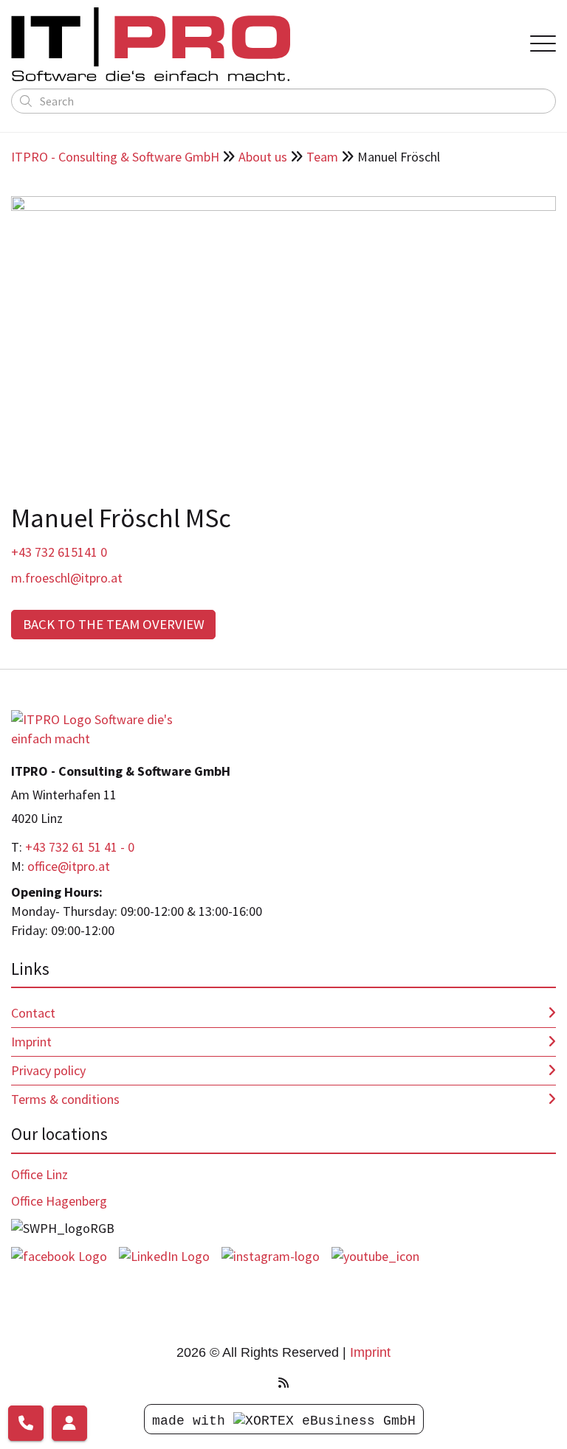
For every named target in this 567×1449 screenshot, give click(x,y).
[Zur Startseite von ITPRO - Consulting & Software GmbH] (259, 44)
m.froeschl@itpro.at (67, 577)
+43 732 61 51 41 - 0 (79, 846)
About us (262, 156)
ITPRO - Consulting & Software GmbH (115, 156)
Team (322, 156)
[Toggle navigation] (543, 44)
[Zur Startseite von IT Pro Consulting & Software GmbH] (103, 727)
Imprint (31, 1041)
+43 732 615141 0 (59, 551)
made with (192, 1421)
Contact (33, 1012)
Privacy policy (48, 1070)
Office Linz (39, 1174)
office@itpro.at (68, 866)
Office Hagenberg (59, 1200)
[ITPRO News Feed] (283, 1383)
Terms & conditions (65, 1099)
